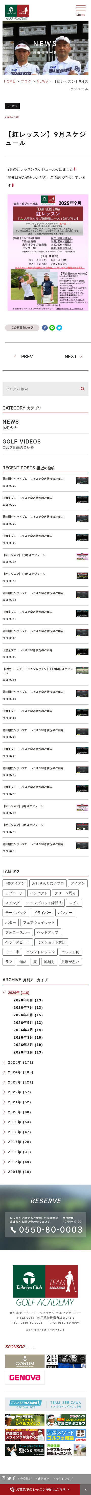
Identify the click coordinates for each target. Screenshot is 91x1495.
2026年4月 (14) (28, 1030)
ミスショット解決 (51, 942)
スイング (12, 903)
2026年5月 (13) (28, 1023)
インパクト (39, 893)
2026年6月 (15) (28, 1015)
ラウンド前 (70, 952)
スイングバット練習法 (44, 903)
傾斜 (23, 962)
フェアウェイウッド (39, 922)
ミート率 (12, 952)
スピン (74, 903)
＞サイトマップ (63, 1478)
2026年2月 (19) (28, 1045)
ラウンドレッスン (41, 952)
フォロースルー (17, 932)
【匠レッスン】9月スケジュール (23, 825)
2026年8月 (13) (28, 1000)
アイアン (78, 883)
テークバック (16, 913)
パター (10, 922)
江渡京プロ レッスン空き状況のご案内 (27, 498)
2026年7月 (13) (28, 1007)
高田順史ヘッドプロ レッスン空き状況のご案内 (33, 478)
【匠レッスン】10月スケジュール (24, 574)
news (12, 106)
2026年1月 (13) (28, 1052)
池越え (49, 962)
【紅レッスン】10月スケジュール (24, 555)
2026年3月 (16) (28, 1037)
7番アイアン (15, 883)
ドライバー (42, 913)
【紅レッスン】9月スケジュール (23, 806)
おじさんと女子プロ (48, 883)
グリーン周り (65, 893)
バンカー (65, 913)
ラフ (8, 962)
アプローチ (14, 893)
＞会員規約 (25, 1478)
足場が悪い (70, 962)
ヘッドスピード (17, 942)
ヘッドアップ (47, 932)
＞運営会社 (43, 1478)
